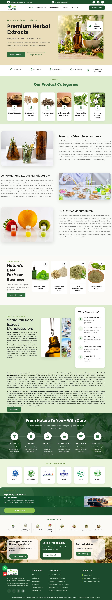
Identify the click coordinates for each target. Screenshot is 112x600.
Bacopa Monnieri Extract (58, 591)
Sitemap (65, 7)
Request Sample (51, 555)
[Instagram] (102, 2)
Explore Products (16, 55)
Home (31, 7)
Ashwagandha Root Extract (59, 584)
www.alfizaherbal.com (91, 582)
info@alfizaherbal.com (62, 2)
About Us (36, 578)
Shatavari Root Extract (58, 578)
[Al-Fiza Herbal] (12, 7)
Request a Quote (36, 55)
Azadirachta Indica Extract (59, 588)
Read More (14, 409)
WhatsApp (82, 554)
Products (36, 581)
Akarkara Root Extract (57, 581)
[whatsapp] (5, 568)
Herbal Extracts (54, 7)
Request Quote (97, 7)
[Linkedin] (98, 2)
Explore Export (20, 510)
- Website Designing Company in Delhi (88, 597)
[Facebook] (94, 2)
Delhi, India (87, 575)
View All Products (16, 295)
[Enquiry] (5, 574)
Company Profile (40, 7)
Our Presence (38, 588)
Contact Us (74, 7)
